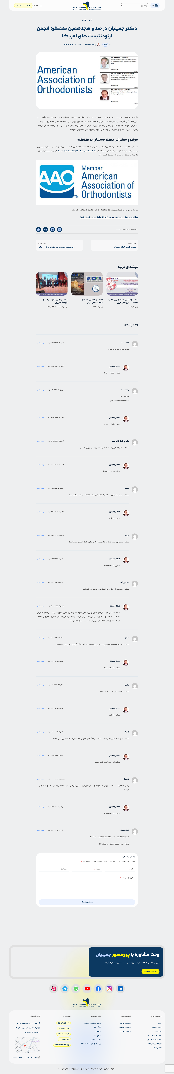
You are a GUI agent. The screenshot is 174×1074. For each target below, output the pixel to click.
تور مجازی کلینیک (155, 1043)
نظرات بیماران (96, 1039)
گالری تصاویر (157, 1027)
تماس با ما (158, 1047)
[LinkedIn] (52, 229)
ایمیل (97, 869)
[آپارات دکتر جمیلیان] (53, 988)
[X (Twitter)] (59, 229)
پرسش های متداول (154, 1039)
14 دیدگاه (50, 306)
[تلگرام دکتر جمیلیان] (64, 988)
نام (131, 869)
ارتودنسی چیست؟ (155, 1035)
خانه (160, 1023)
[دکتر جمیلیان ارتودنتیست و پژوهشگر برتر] (52, 284)
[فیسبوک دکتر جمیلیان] (98, 988)
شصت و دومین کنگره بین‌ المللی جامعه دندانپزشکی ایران (123, 301)
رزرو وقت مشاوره (23, 5)
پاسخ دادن (40, 343)
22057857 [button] (62, 1034)
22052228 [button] (62, 1028)
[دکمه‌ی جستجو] (122, 5)
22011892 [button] (63, 1039)
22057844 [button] (62, 1023)
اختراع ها (98, 1035)
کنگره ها (97, 1027)
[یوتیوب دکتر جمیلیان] (87, 988)
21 (78, 44)
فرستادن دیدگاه (87, 902)
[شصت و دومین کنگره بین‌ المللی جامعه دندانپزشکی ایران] (122, 284)
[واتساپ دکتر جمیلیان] (76, 988)
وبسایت (64, 869)
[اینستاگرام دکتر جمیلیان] (109, 988)
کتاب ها (98, 1031)
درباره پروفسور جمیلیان (92, 1023)
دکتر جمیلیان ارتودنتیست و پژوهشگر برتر (55, 301)
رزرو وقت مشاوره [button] (150, 971)
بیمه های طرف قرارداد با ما (91, 1043)
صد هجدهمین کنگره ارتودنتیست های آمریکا (77, 151)
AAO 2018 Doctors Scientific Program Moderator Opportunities (109, 217)
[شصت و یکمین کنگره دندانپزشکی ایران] (87, 284)
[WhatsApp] (38, 229)
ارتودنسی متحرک (125, 1027)
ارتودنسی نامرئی (125, 1031)
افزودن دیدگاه (126, 877)
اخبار (105, 44)
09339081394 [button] (61, 1044)
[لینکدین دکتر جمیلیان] (120, 988)
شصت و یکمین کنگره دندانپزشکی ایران (92, 301)
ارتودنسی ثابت (125, 1023)
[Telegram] (45, 229)
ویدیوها (159, 1031)
